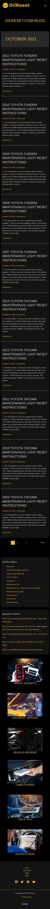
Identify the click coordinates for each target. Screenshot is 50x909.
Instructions (21, 69)
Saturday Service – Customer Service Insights (23, 588)
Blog (27, 876)
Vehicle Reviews (12, 602)
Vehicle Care (11, 599)
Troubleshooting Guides (15, 592)
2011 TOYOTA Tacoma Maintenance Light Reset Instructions (24, 403)
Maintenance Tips (12, 584)
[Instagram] (28, 881)
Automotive (10, 566)
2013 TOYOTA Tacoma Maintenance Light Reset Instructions (24, 305)
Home (27, 868)
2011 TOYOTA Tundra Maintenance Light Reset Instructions (24, 60)
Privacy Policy (27, 897)
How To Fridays (12, 577)
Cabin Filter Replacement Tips (17, 570)
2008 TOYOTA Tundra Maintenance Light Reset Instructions (24, 207)
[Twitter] (22, 881)
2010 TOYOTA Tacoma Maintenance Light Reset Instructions (24, 452)
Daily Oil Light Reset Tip (15, 574)
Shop (27, 873)
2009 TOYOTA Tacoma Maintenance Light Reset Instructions (24, 501)
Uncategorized (11, 595)
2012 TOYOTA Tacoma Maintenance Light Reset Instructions (24, 354)
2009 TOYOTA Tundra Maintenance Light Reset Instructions (24, 158)
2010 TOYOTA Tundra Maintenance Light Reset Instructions (24, 109)
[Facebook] (16, 881)
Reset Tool (27, 870)
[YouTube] (33, 881)
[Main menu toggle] (45, 5)
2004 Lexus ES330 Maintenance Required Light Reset (22, 650)
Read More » (7, 91)
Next (44, 542)
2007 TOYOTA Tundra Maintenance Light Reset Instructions (24, 256)
